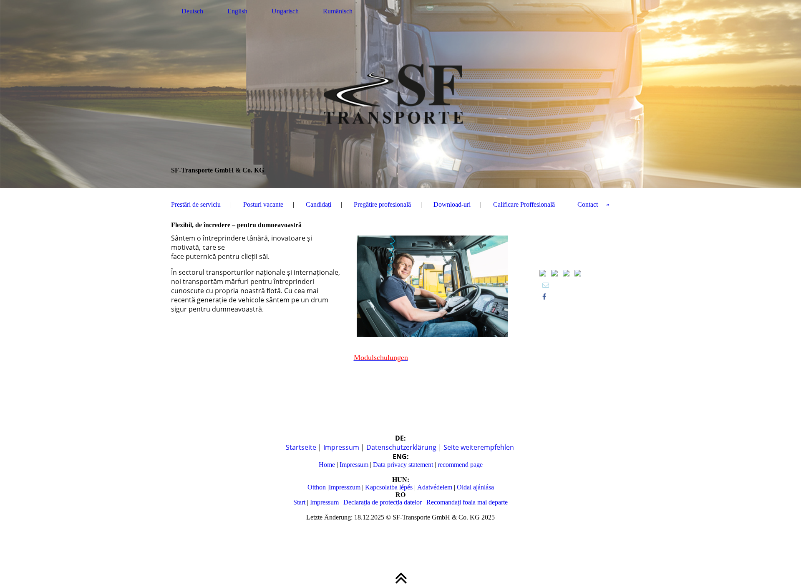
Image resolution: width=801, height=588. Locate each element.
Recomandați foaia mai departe (467, 502)
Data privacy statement (402, 464)
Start (300, 502)
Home (328, 464)
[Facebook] (544, 296)
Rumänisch (338, 11)
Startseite (302, 447)
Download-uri (452, 204)
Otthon (317, 487)
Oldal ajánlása (474, 487)
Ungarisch (285, 11)
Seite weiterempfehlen (478, 447)
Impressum (342, 447)
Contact (587, 204)
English (237, 11)
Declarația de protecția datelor (382, 502)
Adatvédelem (434, 487)
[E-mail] (545, 285)
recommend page (460, 464)
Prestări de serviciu (196, 204)
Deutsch (192, 11)
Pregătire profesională (382, 204)
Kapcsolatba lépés (388, 487)
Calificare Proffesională (524, 204)
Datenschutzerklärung (402, 447)
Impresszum (345, 487)
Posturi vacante (263, 204)
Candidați (318, 204)
